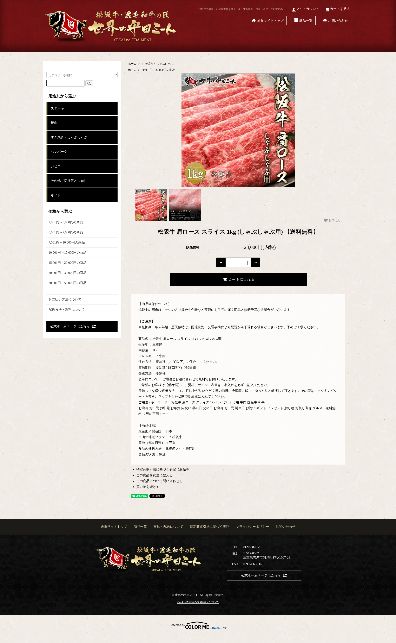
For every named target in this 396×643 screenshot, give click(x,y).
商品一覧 (305, 20)
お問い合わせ (338, 20)
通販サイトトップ (270, 20)
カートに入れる (241, 279)
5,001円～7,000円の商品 (65, 232)
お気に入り (335, 220)
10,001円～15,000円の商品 (67, 252)
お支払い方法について (64, 299)
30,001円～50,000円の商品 (67, 283)
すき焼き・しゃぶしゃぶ (157, 63)
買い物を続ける (147, 486)
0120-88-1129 (252, 547)
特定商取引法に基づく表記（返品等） (164, 469)
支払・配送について (168, 526)
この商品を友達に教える (154, 475)
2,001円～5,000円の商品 (65, 222)
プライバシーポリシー (252, 526)
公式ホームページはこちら (70, 326)
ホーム (132, 63)
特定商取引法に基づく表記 (209, 526)
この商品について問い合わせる (159, 481)
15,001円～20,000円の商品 (67, 262)
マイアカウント (307, 9)
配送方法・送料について (66, 309)
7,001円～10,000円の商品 (66, 242)
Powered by (177, 625)
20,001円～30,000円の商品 (158, 69)
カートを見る (340, 9)
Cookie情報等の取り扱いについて (198, 602)
